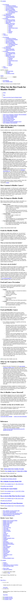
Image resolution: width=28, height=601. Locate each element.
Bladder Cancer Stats (7, 522)
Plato (9, 572)
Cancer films (5, 528)
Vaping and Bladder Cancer (9, 515)
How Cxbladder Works (10, 10)
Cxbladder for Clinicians (11, 5)
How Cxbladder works (10, 20)
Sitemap (4, 562)
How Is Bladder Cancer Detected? (10, 122)
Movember (5, 545)
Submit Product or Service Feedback (10, 564)
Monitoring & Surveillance (8, 544)
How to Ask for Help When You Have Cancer (12, 513)
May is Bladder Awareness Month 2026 (11, 510)
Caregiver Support (7, 531)
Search (2, 75)
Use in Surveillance (10, 8)
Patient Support (6, 547)
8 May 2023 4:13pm (19, 498)
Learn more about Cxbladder (6, 416)
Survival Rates (6, 552)
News (4, 33)
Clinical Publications (10, 16)
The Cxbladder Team (10, 471)
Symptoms (10, 25)
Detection (10, 26)
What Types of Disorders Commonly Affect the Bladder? (15, 114)
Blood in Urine (11, 24)
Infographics (5, 541)
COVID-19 (5, 533)
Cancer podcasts (6, 529)
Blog (4, 95)
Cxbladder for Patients (10, 19)
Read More (5, 587)
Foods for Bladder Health (8, 118)
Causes (4, 532)
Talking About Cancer (7, 554)
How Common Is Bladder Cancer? (10, 115)
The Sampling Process (13, 11)
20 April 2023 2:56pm (19, 505)
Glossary (10, 32)
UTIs (4, 556)
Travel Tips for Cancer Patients (9, 511)
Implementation (9, 13)
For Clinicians (6, 4)
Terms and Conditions (7, 569)
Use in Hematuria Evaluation (12, 6)
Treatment (10, 31)
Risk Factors (5, 549)
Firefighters (5, 539)
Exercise (5, 537)
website (7, 182)
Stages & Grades (6, 551)
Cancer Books (6, 526)
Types (9, 29)
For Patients (5, 18)
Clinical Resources (7, 15)
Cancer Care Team (7, 527)
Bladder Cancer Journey (8, 521)
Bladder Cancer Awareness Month (10, 520)
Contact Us (5, 35)
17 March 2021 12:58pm (21, 471)
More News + (3, 580)
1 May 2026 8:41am (19, 484)
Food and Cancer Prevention (9, 119)
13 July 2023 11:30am (19, 491)
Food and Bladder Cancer (8, 120)
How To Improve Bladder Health (10, 116)
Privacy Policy (6, 568)
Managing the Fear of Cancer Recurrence (11, 514)
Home (4, 92)
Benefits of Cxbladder (10, 9)
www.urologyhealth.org (6, 278)
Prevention (21, 468)
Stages (9, 30)
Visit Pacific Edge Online (8, 566)
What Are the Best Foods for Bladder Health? (12, 97)
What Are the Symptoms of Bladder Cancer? (12, 121)
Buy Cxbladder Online (8, 81)
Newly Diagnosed (7, 546)
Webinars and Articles (10, 17)
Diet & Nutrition (15, 468)
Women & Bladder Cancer (8, 558)
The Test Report (11, 12)
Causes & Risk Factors (13, 28)
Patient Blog (8, 22)
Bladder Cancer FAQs (10, 23)
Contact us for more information (20, 416)
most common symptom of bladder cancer (14, 367)
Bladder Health (7, 468)
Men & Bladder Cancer (8, 542)
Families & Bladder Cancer (8, 538)
